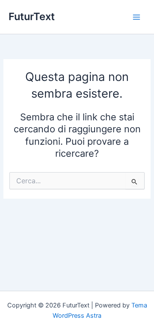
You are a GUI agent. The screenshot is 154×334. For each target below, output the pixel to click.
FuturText (32, 16)
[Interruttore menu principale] (136, 17)
